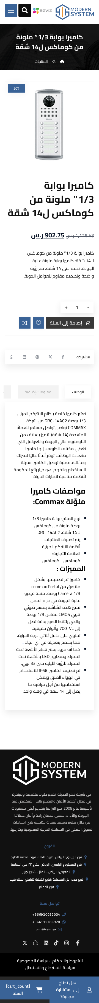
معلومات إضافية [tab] (38, 392)
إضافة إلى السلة (66, 322)
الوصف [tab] (78, 392)
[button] (63, 357)
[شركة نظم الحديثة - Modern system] (75, 12)
